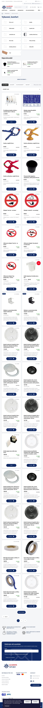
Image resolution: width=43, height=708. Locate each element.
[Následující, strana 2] (21, 620)
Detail (11, 121)
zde (19, 703)
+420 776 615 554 (36, 678)
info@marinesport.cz (36, 675)
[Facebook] (31, 681)
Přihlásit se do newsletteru (10, 657)
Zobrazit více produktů (21, 79)
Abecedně (28, 84)
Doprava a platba (5, 684)
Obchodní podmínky (9, 1)
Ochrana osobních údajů (18, 1)
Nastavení (7, 706)
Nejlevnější (5, 84)
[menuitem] (5, 10)
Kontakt (3, 1)
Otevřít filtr (6, 89)
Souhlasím (35, 701)
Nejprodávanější (19, 84)
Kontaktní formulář (36, 685)
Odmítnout (27, 701)
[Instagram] (33, 681)
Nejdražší (12, 84)
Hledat (26, 7)
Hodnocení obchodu (5, 682)
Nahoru (6, 616)
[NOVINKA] (11, 301)
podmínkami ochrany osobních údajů (21, 654)
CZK (38, 1)
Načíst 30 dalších (21, 612)
